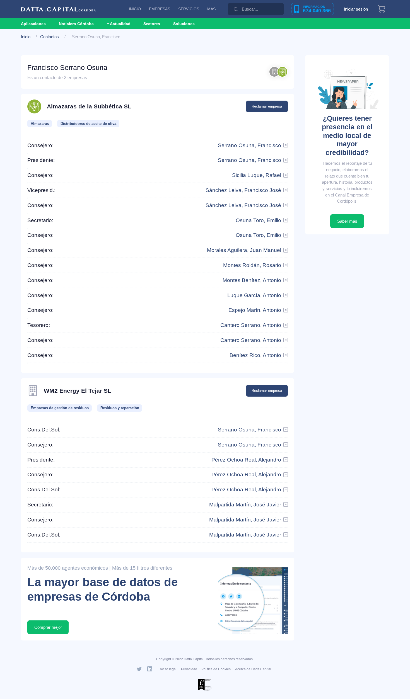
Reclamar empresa (267, 106)
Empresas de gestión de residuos (60, 408)
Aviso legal (168, 669)
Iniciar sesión (356, 9)
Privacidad (189, 669)
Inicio (25, 36)
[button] (119, 23)
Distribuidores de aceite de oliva (88, 124)
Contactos (49, 36)
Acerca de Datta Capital (253, 669)
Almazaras (40, 124)
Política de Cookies (216, 669)
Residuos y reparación (119, 408)
